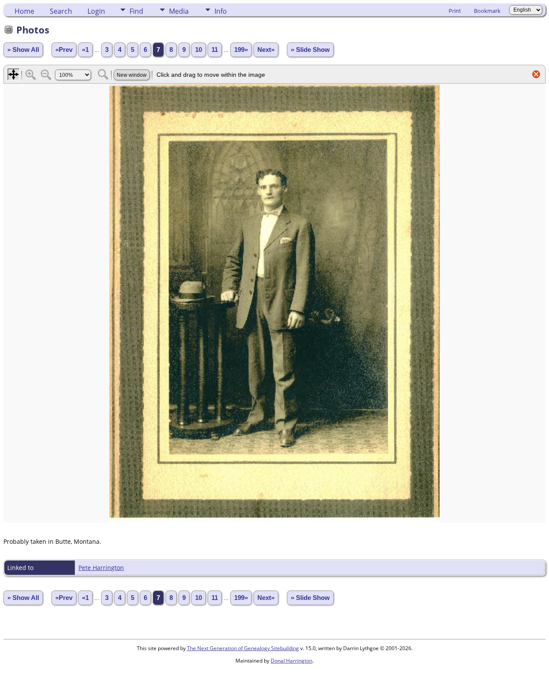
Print (455, 11)
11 (214, 49)
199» (241, 49)
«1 (85, 49)
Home (24, 11)
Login (96, 11)
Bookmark (487, 11)
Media (179, 11)
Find (136, 11)
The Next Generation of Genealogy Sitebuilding (243, 648)
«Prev (63, 49)
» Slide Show (310, 49)
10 (198, 49)
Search (61, 11)
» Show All (23, 49)
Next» (265, 49)
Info (220, 11)
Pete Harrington (101, 567)
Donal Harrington (291, 660)
